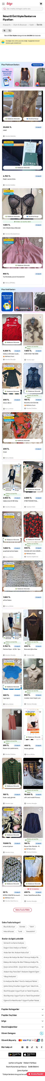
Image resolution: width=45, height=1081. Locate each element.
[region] (23, 77)
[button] (3, 3)
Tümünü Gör (37, 65)
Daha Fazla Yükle (22, 910)
